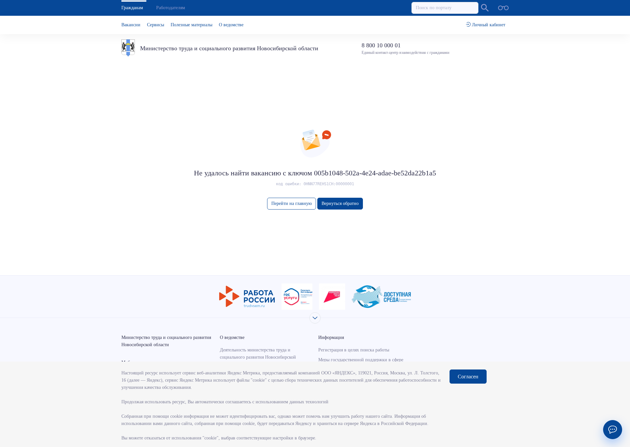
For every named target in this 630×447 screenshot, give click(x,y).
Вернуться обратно (340, 203)
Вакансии (130, 24)
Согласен (468, 376)
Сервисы (155, 24)
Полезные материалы (191, 24)
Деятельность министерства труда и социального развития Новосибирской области (258, 357)
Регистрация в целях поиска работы (353, 349)
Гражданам (132, 7)
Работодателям (170, 7)
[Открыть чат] (612, 429)
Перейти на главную (291, 203)
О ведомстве (231, 24)
